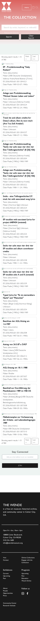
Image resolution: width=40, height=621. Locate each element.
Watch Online (26, 581)
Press (5, 596)
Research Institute (9, 605)
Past (4, 578)
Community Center (9, 603)
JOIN (20, 465)
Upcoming (6, 576)
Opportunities (8, 593)
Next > (27, 57)
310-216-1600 (8, 540)
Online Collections (28, 558)
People (5, 591)
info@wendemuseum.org (13, 543)
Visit (4, 558)
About (5, 588)
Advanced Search (11, 33)
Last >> (34, 57)
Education (25, 578)
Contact (6, 560)
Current (6, 573)
